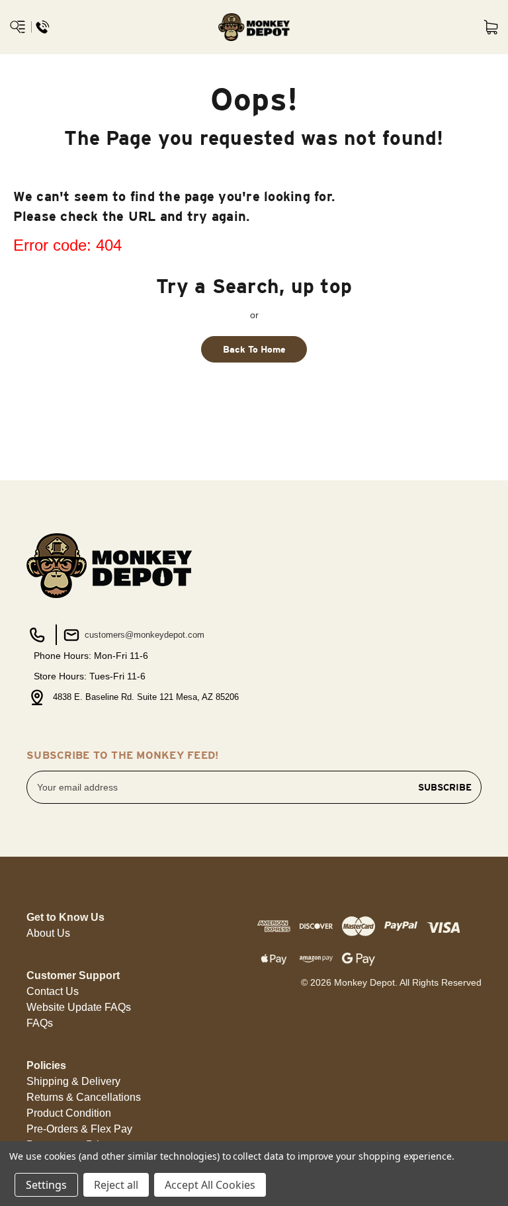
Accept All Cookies (210, 1185)
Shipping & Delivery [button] (73, 1081)
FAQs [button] (39, 1023)
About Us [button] (48, 933)
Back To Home (254, 349)
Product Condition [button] (68, 1113)
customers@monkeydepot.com (143, 635)
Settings (46, 1185)
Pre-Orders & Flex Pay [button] (79, 1129)
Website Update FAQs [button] (78, 1007)
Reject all (116, 1185)
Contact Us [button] (52, 991)
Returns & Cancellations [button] (83, 1097)
